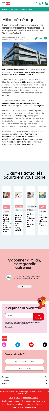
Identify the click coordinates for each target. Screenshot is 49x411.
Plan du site (41, 404)
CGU (18, 398)
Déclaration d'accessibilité (24, 407)
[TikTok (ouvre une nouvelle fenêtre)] (45, 346)
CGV (11, 398)
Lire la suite (9, 327)
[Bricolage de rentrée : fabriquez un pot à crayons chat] (30, 195)
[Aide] (37, 3)
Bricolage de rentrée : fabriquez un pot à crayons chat (31, 218)
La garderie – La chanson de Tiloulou (43, 220)
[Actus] (40, 3)
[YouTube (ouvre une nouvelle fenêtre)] (31, 346)
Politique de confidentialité (33, 401)
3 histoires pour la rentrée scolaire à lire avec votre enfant (19, 221)
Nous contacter (24, 368)
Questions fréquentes (24, 361)
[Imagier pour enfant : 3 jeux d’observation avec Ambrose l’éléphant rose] (6, 195)
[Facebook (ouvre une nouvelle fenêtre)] (17, 346)
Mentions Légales (30, 398)
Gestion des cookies (10, 401)
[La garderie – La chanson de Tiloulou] (42, 195)
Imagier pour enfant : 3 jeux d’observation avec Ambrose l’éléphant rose (9, 223)
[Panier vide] (46, 3)
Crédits (29, 404)
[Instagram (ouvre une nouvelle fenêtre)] (4, 346)
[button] (22, 286)
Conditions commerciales (12, 404)
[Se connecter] (42, 3)
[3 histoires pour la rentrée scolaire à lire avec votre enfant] (18, 195)
